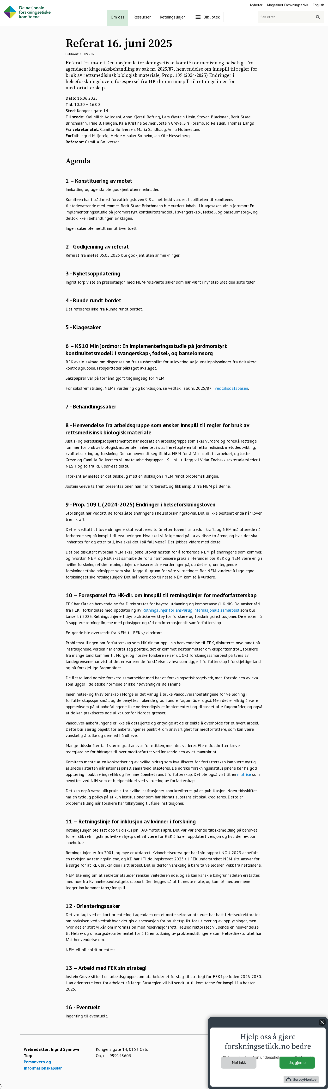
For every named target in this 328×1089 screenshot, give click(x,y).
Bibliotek (211, 17)
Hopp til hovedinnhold (20, 3)
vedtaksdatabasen (231, 388)
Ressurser (142, 17)
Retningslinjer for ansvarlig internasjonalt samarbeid (190, 610)
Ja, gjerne (297, 1062)
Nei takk (239, 1062)
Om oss (117, 17)
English (318, 5)
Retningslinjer (172, 17)
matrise (244, 774)
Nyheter (256, 5)
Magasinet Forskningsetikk (287, 5)
